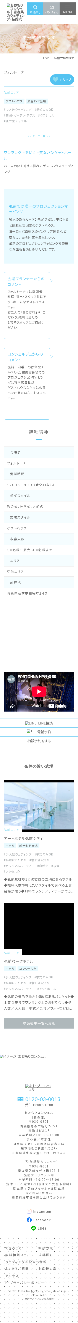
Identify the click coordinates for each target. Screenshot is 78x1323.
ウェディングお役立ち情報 (26, 1261)
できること (13, 1248)
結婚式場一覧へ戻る (39, 1023)
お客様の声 (47, 1268)
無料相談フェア (17, 1254)
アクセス (12, 1275)
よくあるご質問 (17, 1268)
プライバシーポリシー (26, 1282)
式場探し (45, 1254)
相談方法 (45, 1248)
